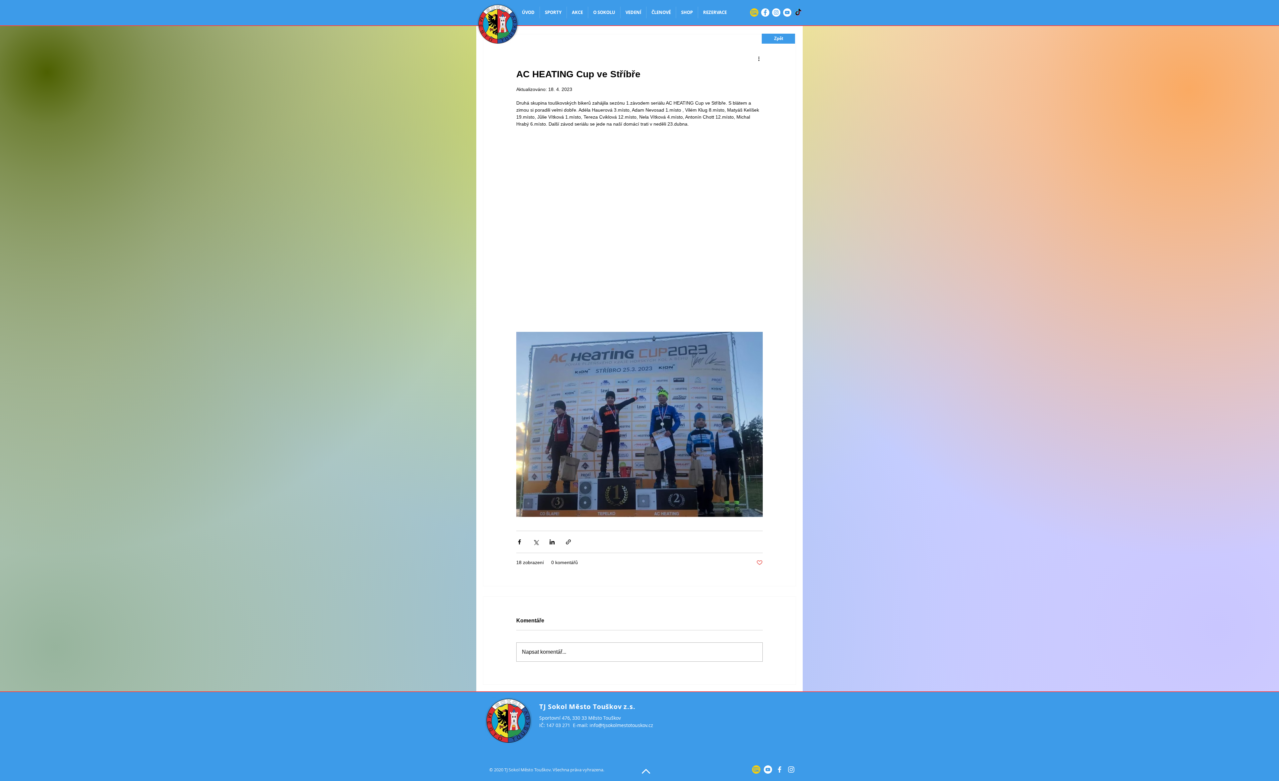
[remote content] (639, 219)
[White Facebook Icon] (779, 769)
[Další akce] (759, 58)
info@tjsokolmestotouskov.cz (621, 725)
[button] (778, 39)
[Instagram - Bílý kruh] (776, 12)
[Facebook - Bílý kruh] (765, 12)
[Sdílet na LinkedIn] (552, 542)
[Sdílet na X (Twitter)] (536, 542)
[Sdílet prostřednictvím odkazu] (568, 542)
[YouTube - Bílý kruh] (787, 12)
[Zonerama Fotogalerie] (754, 12)
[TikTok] (798, 12)
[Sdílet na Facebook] (519, 542)
